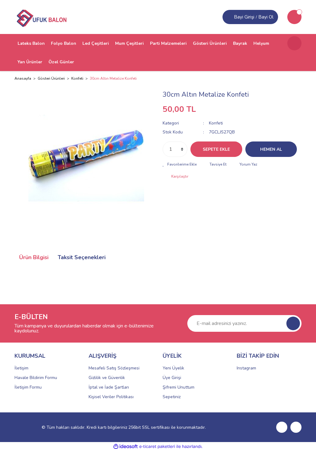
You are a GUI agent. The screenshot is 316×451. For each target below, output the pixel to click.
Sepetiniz (172, 397)
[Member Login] (229, 17)
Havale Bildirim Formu (36, 378)
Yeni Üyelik (173, 368)
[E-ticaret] (157, 446)
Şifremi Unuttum (178, 387)
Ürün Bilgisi (33, 257)
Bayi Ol (265, 17)
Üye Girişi (172, 378)
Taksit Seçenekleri (82, 257)
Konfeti (216, 123)
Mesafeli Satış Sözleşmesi (114, 368)
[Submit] (293, 323)
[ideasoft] (125, 446)
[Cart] (294, 17)
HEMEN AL (271, 149)
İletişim (21, 368)
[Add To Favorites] (180, 164)
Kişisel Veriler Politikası (111, 397)
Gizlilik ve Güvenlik (107, 378)
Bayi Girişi (244, 17)
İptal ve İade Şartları (109, 387)
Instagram (246, 368)
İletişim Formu (28, 387)
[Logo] (41, 16)
